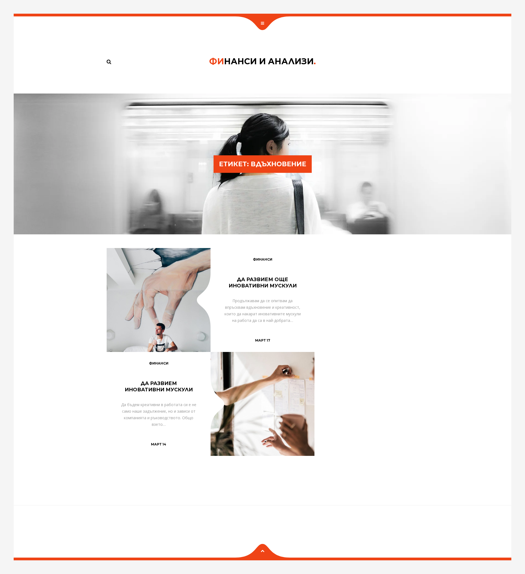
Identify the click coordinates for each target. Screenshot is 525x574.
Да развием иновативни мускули (159, 386)
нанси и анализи (262, 61)
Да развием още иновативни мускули (263, 282)
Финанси (262, 259)
